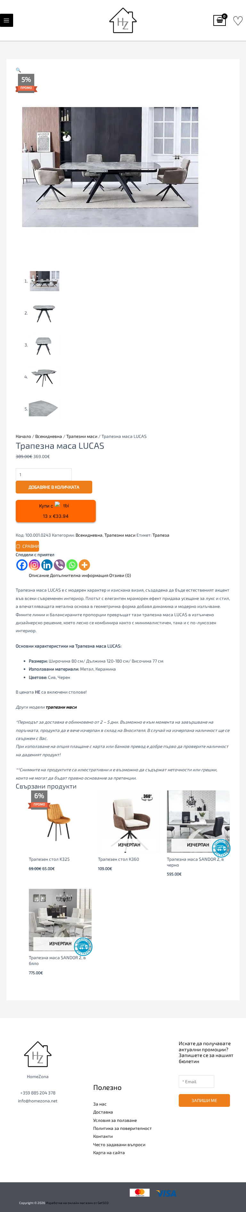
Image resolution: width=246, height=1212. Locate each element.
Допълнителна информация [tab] (79, 575)
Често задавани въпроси (119, 1144)
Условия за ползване (115, 1120)
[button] (18, 70)
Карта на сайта (109, 1152)
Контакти (103, 1136)
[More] (84, 565)
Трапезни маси (81, 436)
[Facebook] (22, 565)
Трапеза (160, 535)
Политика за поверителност (122, 1128)
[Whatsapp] (72, 565)
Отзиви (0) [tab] (120, 575)
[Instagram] (34, 565)
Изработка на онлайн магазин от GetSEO (77, 1203)
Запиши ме (204, 1100)
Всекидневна (48, 436)
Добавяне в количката (54, 487)
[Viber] (59, 565)
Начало (23, 436)
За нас (100, 1104)
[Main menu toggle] (6, 20)
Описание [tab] (39, 575)
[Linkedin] (47, 565)
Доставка (103, 1112)
